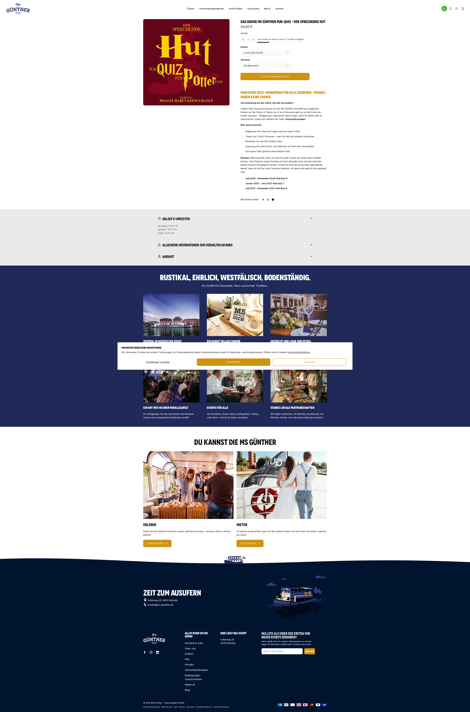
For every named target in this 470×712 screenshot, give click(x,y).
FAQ (187, 659)
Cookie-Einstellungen (221, 707)
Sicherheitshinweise (196, 670)
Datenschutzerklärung (151, 707)
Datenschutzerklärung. (299, 352)
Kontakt (189, 664)
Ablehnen (309, 362)
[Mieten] (281, 485)
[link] (171, 315)
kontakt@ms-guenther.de (160, 605)
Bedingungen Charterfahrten (193, 677)
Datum (244, 47)
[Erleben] (188, 485)
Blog (187, 690)
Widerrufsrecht (166, 707)
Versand (245, 60)
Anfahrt (189, 653)
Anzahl (244, 33)
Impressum (190, 707)
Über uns (190, 648)
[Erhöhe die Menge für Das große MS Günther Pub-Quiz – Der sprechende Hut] (253, 39)
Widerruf (190, 684)
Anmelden (309, 651)
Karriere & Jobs (194, 643)
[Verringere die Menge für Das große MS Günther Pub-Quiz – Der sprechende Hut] (243, 39)
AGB (175, 707)
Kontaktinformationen (204, 707)
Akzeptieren (234, 362)
